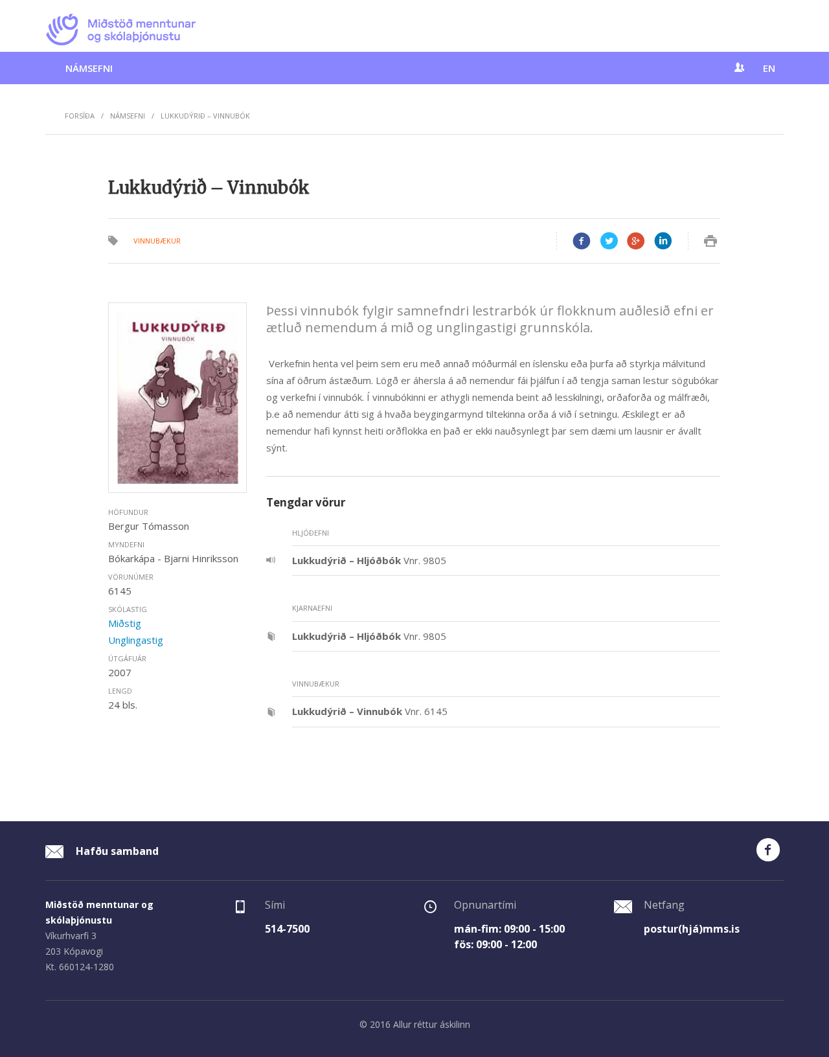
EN (769, 68)
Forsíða (80, 115)
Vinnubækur (157, 240)
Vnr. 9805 (369, 560)
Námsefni (89, 68)
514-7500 (287, 929)
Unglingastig (135, 639)
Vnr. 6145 (370, 711)
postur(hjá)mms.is (692, 929)
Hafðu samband (116, 851)
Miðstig (124, 623)
